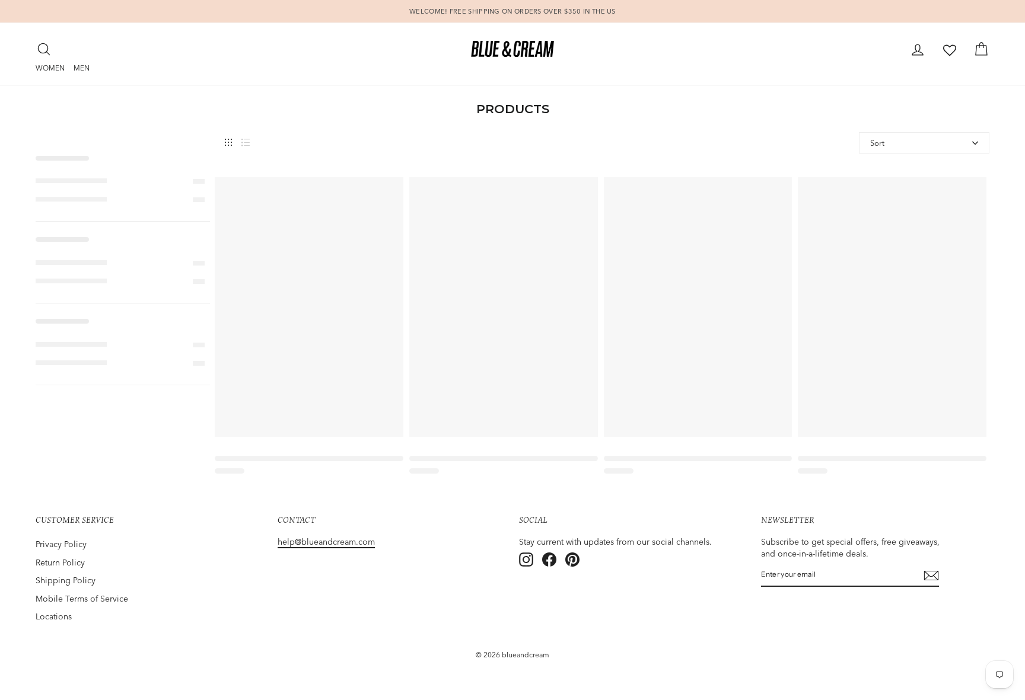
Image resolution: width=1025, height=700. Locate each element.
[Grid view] (228, 142)
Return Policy (60, 562)
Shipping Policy (66, 580)
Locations (54, 616)
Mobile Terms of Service (82, 598)
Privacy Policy (61, 544)
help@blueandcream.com (326, 541)
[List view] (245, 142)
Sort (877, 143)
